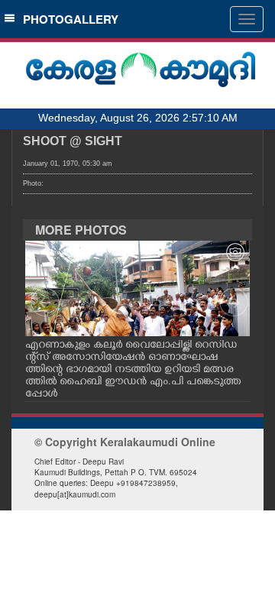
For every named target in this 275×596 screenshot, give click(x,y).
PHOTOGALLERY (67, 19)
